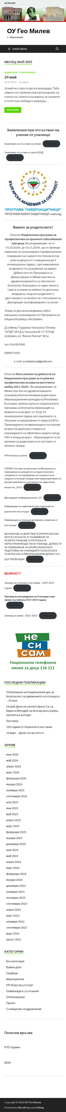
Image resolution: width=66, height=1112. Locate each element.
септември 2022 (16, 927)
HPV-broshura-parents (15, 455)
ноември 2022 (15, 921)
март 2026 (12, 772)
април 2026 (13, 766)
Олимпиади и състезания (22, 991)
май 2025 (12, 814)
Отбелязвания (27, 72)
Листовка (12, 720)
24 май (10, 77)
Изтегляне (51, 143)
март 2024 (12, 867)
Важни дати (10, 72)
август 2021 (13, 939)
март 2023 (12, 915)
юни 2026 (12, 754)
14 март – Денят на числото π (25, 732)
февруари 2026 (16, 778)
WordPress (24, 1107)
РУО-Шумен (12, 1047)
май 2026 (12, 760)
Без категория (15, 961)
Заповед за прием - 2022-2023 (20, 615)
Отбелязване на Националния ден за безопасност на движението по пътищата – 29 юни (32, 696)
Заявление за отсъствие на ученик (22, 143)
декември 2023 (16, 885)
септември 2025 (16, 796)
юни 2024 (12, 850)
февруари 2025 (16, 832)
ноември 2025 (15, 790)
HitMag (39, 1107)
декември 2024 (16, 844)
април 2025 (13, 820)
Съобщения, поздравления (24, 1009)
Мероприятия (15, 979)
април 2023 (13, 909)
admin (25, 82)
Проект (10, 1003)
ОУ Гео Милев (28, 31)
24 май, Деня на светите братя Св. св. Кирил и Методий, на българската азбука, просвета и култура (32, 711)
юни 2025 (12, 808)
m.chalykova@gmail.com (37, 361)
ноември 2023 (15, 891)
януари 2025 (14, 838)
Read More (11, 109)
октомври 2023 (15, 897)
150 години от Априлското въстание (29, 726)
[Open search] (57, 49)
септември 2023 (16, 903)
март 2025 (12, 826)
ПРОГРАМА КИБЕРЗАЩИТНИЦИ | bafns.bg (33, 214)
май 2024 (12, 855)
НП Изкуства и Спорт (19, 985)
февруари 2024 (16, 873)
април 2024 (13, 861)
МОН (7, 1062)
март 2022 (12, 933)
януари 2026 (14, 784)
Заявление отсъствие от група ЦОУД (23, 152)
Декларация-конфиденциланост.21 (23, 497)
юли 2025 (12, 802)
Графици (12, 973)
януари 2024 (14, 879)
